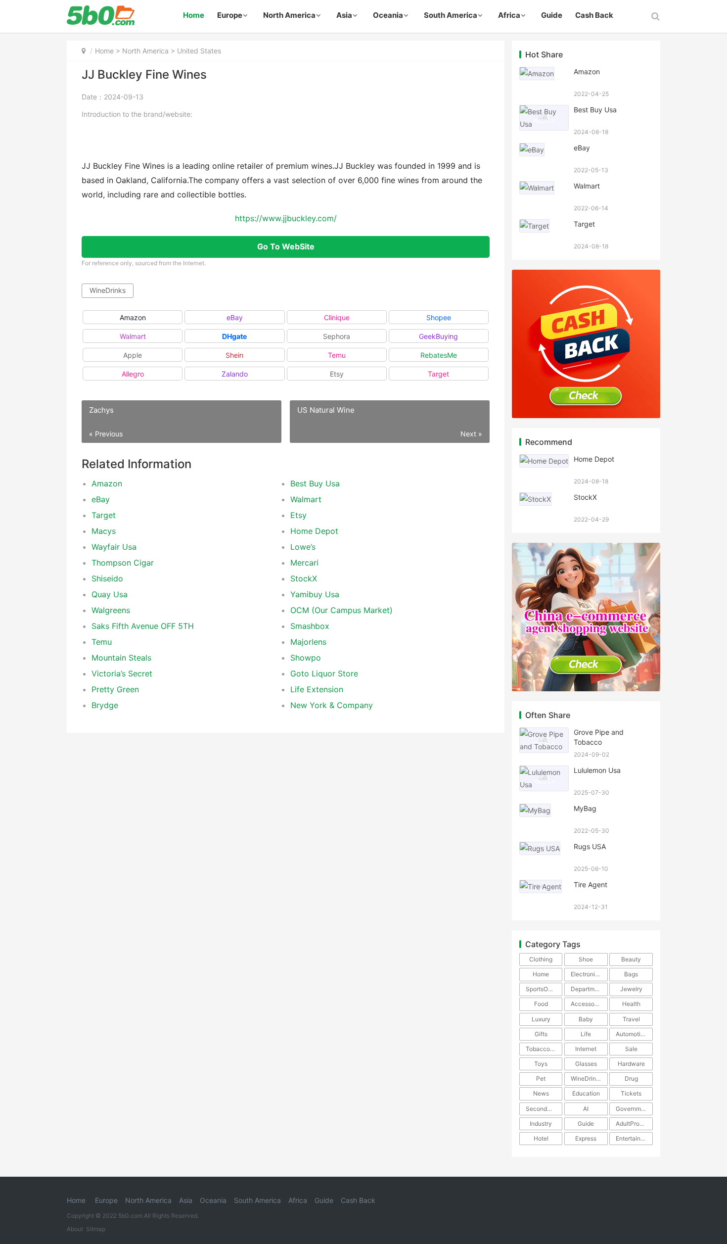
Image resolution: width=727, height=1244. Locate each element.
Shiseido (107, 578)
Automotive (631, 1034)
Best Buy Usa (315, 483)
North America (289, 15)
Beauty (631, 959)
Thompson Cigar (122, 563)
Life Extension (316, 689)
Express (585, 1138)
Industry (541, 1123)
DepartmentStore (589, 989)
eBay (235, 317)
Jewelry (631, 989)
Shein (234, 355)
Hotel (541, 1138)
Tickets (631, 1093)
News (541, 1093)
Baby (586, 1019)
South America (450, 15)
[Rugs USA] (539, 848)
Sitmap (95, 1229)
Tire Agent (590, 884)
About (75, 1229)
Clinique (337, 317)
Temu (337, 355)
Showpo (305, 658)
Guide (551, 15)
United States (199, 51)
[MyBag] (535, 810)
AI (586, 1108)
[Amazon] (536, 73)
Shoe (586, 959)
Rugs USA (590, 846)
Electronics (586, 974)
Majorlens (308, 642)
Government (633, 1108)
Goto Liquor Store (324, 673)
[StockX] (535, 498)
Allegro (133, 374)
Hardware (631, 1063)
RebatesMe (438, 355)
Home (193, 15)
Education (586, 1093)
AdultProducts (634, 1123)
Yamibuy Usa (314, 594)
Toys (540, 1063)
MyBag (585, 808)
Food (541, 1003)
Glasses (586, 1063)
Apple (132, 355)
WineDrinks (108, 290)
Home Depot (314, 531)
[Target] (534, 225)
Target (438, 374)
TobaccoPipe (544, 1049)
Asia (344, 15)
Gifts (541, 1034)
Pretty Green (115, 689)
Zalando (235, 374)
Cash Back (594, 15)
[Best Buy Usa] (544, 111)
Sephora (336, 336)
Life (586, 1034)
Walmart (133, 336)
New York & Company (331, 705)
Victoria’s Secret (121, 673)
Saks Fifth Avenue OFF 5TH (142, 626)
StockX (303, 578)
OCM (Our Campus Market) (341, 610)
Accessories (587, 1003)
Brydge (104, 705)
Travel (631, 1019)
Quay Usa (109, 594)
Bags (631, 974)
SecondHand (544, 1108)
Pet (540, 1078)
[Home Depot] (544, 460)
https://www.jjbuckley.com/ (286, 218)
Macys (103, 531)
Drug (631, 1078)
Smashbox (309, 626)
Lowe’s (303, 547)
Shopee (438, 317)
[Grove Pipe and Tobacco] (544, 733)
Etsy (337, 374)
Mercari (304, 563)
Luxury (541, 1019)
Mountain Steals (121, 658)
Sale (631, 1049)
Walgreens (110, 610)
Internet (585, 1049)
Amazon (133, 317)
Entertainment (634, 1138)
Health (631, 1003)
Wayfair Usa (113, 547)
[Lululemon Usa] (544, 771)
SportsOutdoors (544, 989)
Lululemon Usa (597, 770)
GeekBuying (438, 336)
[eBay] (532, 149)
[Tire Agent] (540, 886)
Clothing (540, 959)
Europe (229, 15)
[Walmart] (536, 187)
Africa (509, 15)
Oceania (388, 15)
